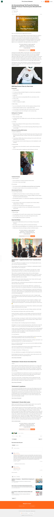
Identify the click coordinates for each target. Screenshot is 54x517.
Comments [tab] (13, 445)
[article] (27, 481)
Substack (23, 515)
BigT (14, 466)
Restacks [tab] (17, 445)
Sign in (51, 1)
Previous (15, 439)
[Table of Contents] (1, 258)
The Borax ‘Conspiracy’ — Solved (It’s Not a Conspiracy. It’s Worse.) (23, 480)
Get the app (31, 513)
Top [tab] (12, 476)
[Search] (42, 1)
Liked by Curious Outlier (17, 467)
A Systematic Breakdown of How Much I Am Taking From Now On (21, 481)
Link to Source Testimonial (16, 357)
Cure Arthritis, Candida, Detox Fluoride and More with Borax (22, 492)
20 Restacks (22, 433)
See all (13, 498)
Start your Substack (25, 513)
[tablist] (15, 445)
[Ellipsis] (42, 453)
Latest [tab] (15, 476)
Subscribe (47, 1)
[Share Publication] (43, 1)
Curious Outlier (16, 11)
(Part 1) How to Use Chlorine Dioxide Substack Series (22, 485)
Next (39, 439)
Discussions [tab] (18, 476)
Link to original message (16, 421)
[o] (27, 75)
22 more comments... (14, 472)
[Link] (10, 86)
